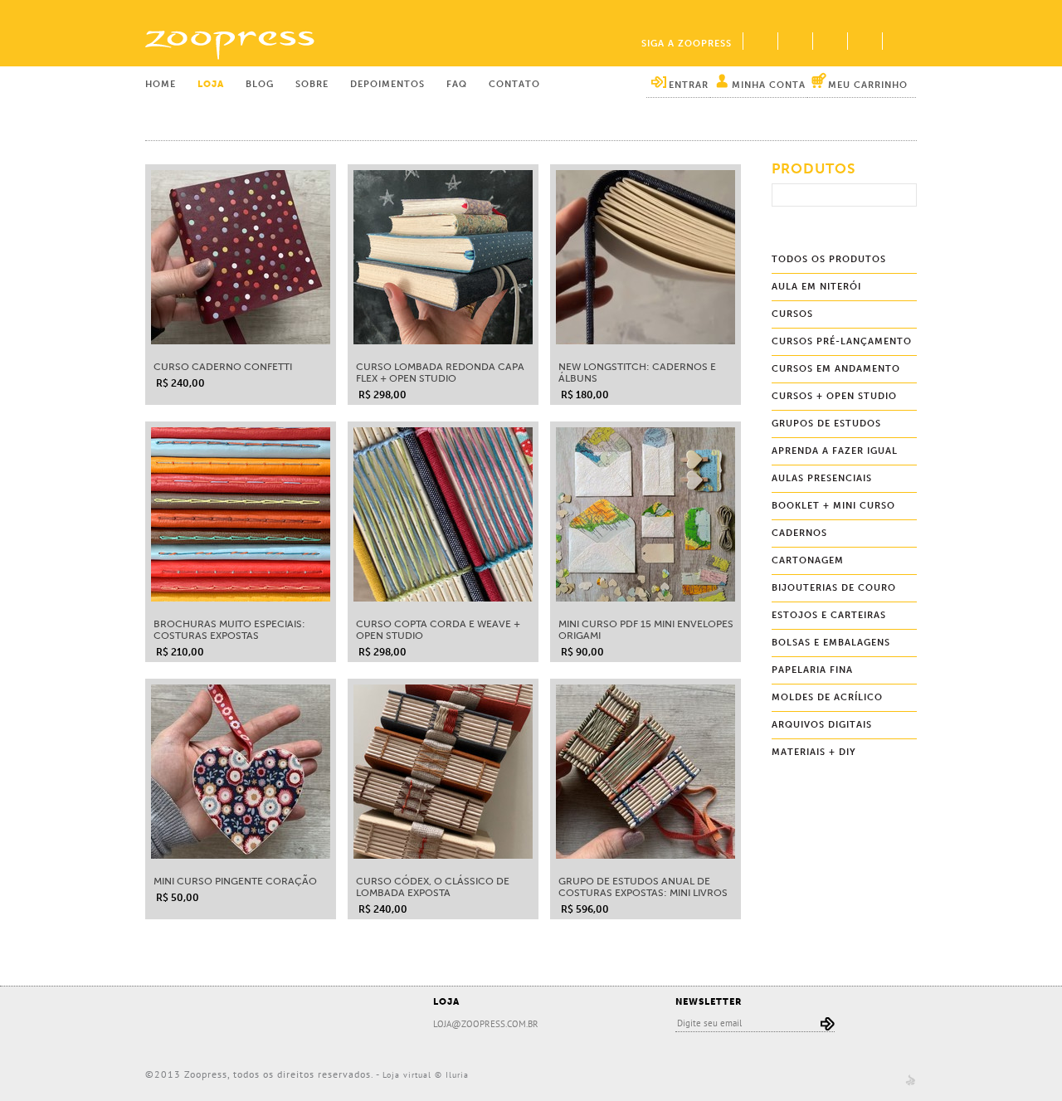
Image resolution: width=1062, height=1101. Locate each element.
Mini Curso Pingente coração (235, 881)
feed (899, 41)
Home (160, 84)
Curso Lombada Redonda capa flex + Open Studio (440, 372)
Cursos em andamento (836, 368)
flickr (794, 41)
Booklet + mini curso (833, 505)
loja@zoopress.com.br (485, 1024)
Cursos (792, 314)
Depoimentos (387, 84)
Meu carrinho (868, 85)
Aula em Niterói (816, 286)
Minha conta (769, 85)
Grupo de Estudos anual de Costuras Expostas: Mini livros (643, 887)
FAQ (456, 84)
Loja (210, 84)
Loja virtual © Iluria (425, 1074)
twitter (864, 41)
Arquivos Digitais (822, 724)
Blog (260, 84)
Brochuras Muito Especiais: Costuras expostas (229, 629)
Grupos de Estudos (826, 423)
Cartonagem (808, 560)
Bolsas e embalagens (831, 642)
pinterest (829, 41)
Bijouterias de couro (834, 587)
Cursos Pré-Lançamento (842, 341)
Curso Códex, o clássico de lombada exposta (432, 887)
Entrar (689, 85)
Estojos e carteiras (829, 615)
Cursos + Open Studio (834, 396)
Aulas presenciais (822, 478)
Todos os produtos (829, 259)
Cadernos (799, 533)
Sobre (312, 84)
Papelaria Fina (812, 670)
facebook (760, 41)
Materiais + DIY (814, 752)
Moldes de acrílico (827, 697)
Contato (514, 84)
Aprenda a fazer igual (835, 451)
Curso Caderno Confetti (222, 367)
